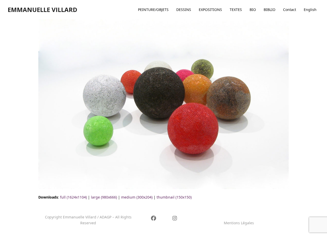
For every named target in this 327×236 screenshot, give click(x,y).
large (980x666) (104, 197)
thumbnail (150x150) (174, 197)
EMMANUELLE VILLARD (42, 9)
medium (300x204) (137, 197)
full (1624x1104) (73, 197)
